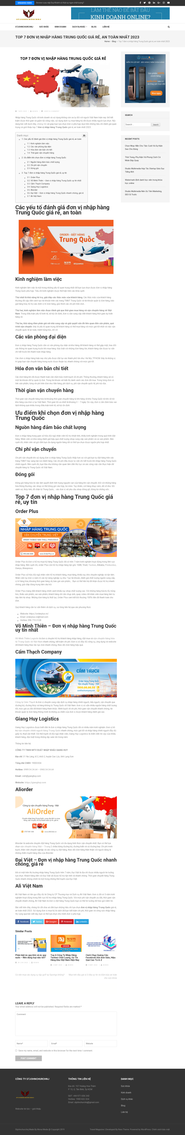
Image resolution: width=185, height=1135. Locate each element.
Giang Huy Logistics (39, 187)
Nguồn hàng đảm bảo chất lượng (45, 162)
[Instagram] (164, 3)
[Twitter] (145, 3)
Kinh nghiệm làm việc (40, 143)
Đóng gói (35, 168)
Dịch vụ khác (78, 27)
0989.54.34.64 (31, 769)
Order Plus (35, 177)
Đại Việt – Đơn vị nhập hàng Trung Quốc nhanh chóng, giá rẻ (57, 193)
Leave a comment (51, 111)
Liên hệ (106, 27)
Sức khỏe (44, 27)
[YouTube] (168, 3)
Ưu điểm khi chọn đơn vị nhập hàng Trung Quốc (45, 157)
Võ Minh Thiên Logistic (27, 638)
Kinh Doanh (60, 27)
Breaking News (25, 3)
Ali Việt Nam (36, 196)
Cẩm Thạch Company (40, 184)
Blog (93, 27)
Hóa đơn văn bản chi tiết (41, 150)
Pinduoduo (110, 565)
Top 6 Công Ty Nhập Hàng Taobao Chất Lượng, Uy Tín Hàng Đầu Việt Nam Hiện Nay (65, 957)
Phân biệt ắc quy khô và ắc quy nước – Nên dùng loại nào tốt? (30, 956)
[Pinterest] (149, 3)
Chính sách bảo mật (161, 1129)
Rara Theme (123, 1129)
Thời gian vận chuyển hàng (42, 153)
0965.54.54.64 (47, 769)
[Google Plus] (159, 3)
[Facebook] (140, 3)
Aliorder (34, 190)
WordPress (146, 1129)
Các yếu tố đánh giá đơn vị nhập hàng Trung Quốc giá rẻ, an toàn (52, 139)
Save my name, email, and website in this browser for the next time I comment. (55, 1050)
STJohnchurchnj (24, 27)
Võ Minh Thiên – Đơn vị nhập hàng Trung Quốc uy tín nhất (56, 181)
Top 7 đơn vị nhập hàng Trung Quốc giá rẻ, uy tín (45, 173)
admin (35, 111)
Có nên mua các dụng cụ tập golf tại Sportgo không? (40, 974)
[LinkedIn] (154, 3)
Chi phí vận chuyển (39, 165)
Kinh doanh (126, 1092)
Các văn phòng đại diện (41, 147)
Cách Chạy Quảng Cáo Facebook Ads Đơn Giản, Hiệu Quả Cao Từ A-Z (100, 957)
